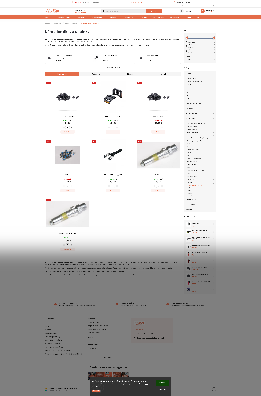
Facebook (89, 352)
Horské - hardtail (192, 78)
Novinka (201, 47)
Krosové (189, 90)
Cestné (189, 84)
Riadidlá (189, 144)
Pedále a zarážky (192, 179)
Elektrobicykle (191, 96)
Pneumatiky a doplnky (193, 104)
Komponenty (190, 118)
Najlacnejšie (96, 74)
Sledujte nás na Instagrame (108, 367)
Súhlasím (162, 383)
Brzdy (189, 135)
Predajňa (155, 6)
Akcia (201, 45)
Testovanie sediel (94, 333)
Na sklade (201, 42)
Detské (189, 93)
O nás (146, 6)
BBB (201, 59)
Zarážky (190, 183)
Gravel (189, 87)
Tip (201, 50)
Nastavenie (96, 390)
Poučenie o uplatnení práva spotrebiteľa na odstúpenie (64, 354)
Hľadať (154, 11)
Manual (201, 52)
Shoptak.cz (64, 390)
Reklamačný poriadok (52, 344)
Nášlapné (190, 188)
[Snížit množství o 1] (64, 127)
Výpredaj (189, 209)
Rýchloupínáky (191, 200)
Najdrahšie (130, 74)
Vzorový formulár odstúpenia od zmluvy (58, 350)
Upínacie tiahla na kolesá (194, 159)
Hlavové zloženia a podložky (196, 123)
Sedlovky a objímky (193, 162)
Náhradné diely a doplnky (195, 185)
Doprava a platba (167, 6)
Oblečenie (189, 109)
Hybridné (190, 196)
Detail (158, 132)
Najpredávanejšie (61, 74)
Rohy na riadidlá (192, 126)
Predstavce (190, 147)
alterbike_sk (93, 352)
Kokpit (189, 167)
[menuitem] (49, 17)
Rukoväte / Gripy (192, 129)
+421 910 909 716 (93, 348)
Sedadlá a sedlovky (193, 176)
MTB (189, 190)
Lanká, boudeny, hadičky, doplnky (197, 138)
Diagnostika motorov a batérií (98, 326)
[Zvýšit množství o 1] (71, 127)
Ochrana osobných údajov (202, 6)
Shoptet (55, 390)
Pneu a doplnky (191, 164)
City (188, 99)
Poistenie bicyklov (94, 322)
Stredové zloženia (193, 132)
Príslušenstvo (190, 204)
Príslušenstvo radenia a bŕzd (196, 170)
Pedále (189, 156)
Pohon (189, 173)
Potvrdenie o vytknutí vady (54, 347)
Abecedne (164, 74)
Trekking (190, 193)
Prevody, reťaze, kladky (194, 141)
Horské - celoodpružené (194, 81)
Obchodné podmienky (183, 6)
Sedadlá (189, 153)
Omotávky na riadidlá (193, 150)
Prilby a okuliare (191, 113)
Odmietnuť (162, 389)
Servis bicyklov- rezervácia (97, 329)
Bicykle (188, 73)
